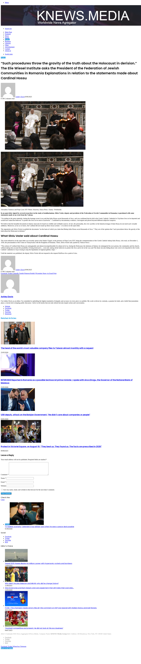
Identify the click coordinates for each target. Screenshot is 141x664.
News (7, 36)
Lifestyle (8, 43)
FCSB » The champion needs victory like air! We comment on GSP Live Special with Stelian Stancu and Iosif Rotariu (51, 608)
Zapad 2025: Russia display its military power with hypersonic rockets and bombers (38, 563)
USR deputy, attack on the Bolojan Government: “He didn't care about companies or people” (45, 414)
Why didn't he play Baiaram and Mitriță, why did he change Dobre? (32, 583)
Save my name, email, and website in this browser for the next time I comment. (29, 490)
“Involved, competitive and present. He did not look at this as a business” (34, 628)
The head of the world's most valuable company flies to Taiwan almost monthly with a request (47, 348)
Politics (7, 39)
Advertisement (9, 47)
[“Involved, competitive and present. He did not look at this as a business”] (16, 626)
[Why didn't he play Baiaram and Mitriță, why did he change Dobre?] (16, 581)
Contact (7, 49)
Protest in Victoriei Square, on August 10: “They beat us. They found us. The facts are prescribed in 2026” (51, 446)
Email (3, 482)
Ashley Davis (20, 97)
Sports (7, 38)
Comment (4, 474)
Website (3, 486)
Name (3, 478)
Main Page (8, 32)
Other (7, 45)
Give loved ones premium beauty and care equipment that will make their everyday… (39, 588)
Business (8, 41)
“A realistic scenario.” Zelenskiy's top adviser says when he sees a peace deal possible (39, 526)
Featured (8, 34)
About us (8, 51)
